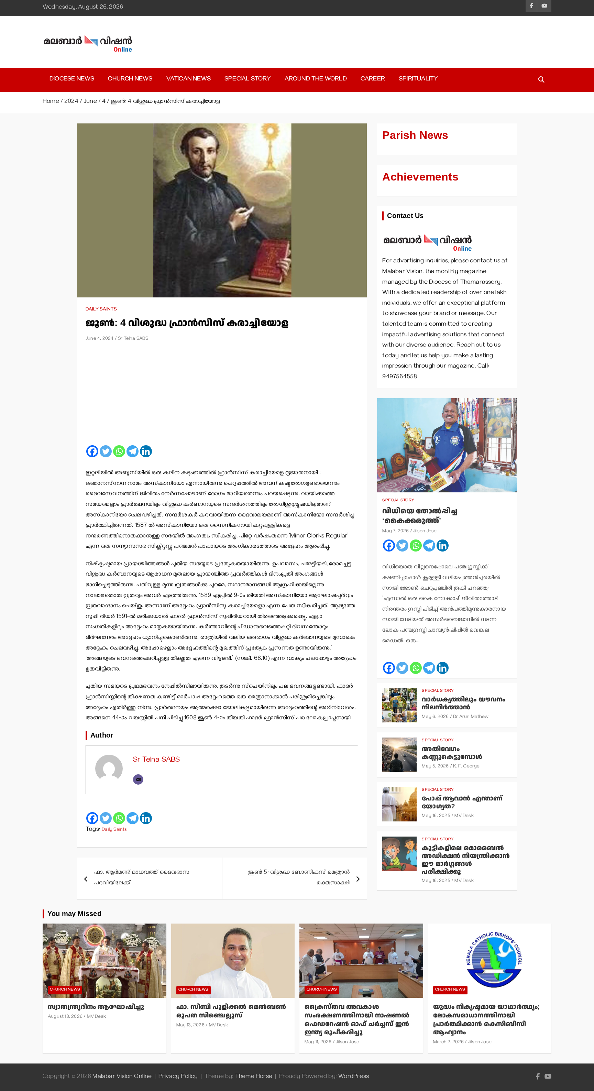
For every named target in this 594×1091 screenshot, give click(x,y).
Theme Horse (253, 1077)
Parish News (415, 135)
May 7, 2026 (395, 532)
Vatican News (188, 80)
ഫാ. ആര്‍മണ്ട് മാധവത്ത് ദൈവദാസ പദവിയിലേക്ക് (141, 878)
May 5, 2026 (435, 767)
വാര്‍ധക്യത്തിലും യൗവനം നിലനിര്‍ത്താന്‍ (463, 703)
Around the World (316, 80)
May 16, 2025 (436, 816)
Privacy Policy (178, 1077)
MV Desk (463, 816)
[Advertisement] (222, 396)
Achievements (420, 177)
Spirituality (418, 80)
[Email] (138, 779)
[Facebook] (92, 451)
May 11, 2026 (318, 1043)
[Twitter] (106, 451)
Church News (130, 80)
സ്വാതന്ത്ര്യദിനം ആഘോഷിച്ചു (96, 1007)
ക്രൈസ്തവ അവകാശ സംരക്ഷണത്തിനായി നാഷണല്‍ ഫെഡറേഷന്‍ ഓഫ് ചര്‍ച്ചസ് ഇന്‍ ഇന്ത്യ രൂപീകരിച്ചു (357, 1019)
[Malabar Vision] (427, 230)
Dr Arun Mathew (470, 717)
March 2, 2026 (448, 1043)
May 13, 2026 (190, 1026)
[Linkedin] (146, 451)
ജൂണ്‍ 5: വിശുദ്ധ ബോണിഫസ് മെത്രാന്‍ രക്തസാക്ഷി (299, 878)
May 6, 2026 (435, 717)
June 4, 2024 (99, 339)
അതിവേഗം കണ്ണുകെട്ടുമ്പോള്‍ (452, 753)
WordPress (353, 1077)
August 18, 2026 (65, 1017)
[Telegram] (132, 451)
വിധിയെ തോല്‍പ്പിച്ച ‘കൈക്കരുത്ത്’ (419, 516)
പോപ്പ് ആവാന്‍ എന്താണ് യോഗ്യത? (462, 802)
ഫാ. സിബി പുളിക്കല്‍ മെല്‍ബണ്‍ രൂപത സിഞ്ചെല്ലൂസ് (231, 1011)
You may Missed (74, 914)
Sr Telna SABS (133, 339)
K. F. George (466, 767)
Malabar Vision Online (122, 1077)
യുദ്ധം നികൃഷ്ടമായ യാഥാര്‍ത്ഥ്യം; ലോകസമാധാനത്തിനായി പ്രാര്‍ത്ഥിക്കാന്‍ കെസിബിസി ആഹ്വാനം (486, 1019)
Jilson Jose (425, 532)
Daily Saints (101, 310)
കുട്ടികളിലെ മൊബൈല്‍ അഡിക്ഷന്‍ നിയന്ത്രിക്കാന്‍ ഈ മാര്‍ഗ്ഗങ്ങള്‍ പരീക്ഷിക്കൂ (466, 859)
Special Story (247, 80)
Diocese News (72, 80)
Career (373, 80)
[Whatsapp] (119, 451)
